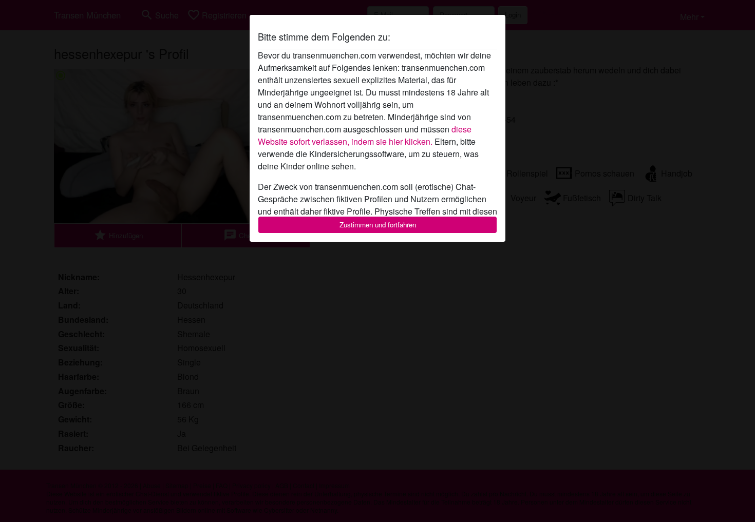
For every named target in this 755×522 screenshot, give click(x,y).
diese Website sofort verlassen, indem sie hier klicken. (364, 135)
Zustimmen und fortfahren (377, 224)
